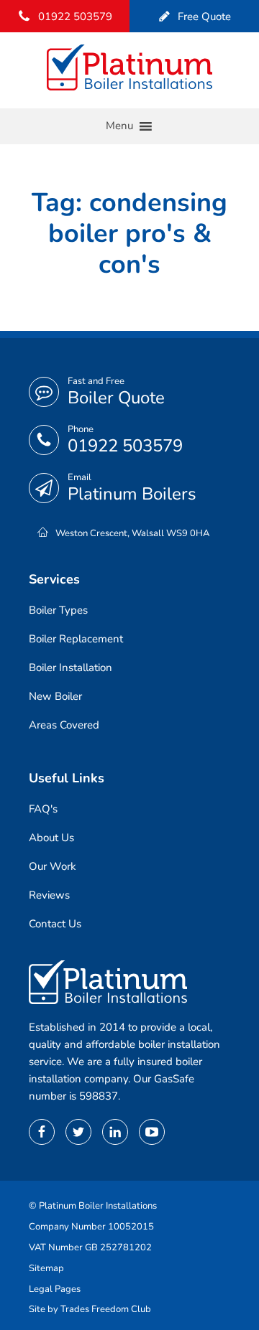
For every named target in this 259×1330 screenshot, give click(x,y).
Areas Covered (64, 725)
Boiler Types (58, 610)
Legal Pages (55, 1289)
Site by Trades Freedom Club (90, 1309)
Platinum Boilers (132, 493)
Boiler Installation (70, 667)
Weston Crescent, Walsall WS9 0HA (132, 533)
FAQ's (43, 809)
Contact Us (55, 924)
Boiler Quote (116, 397)
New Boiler (55, 696)
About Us (51, 837)
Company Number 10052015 (91, 1226)
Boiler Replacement (76, 639)
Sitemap (46, 1268)
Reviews (49, 895)
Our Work (52, 866)
